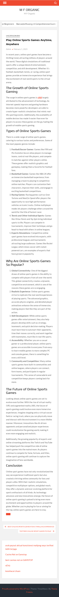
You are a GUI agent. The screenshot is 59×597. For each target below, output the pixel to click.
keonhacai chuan (12, 571)
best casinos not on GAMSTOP (19, 560)
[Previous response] (8, 514)
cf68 (40, 97)
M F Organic (29, 10)
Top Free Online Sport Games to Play (35, 531)
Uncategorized (13, 36)
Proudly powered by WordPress (15, 589)
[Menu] (4, 3)
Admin (8, 49)
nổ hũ (7, 565)
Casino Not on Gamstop (16, 554)
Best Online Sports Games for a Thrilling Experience (31, 527)
